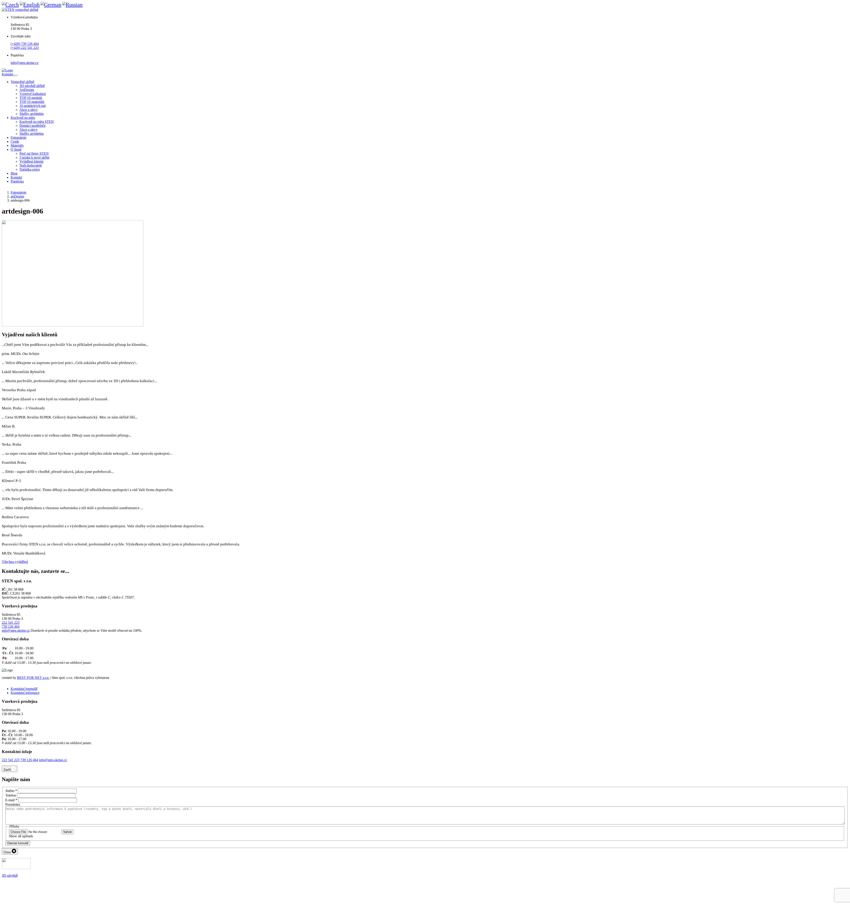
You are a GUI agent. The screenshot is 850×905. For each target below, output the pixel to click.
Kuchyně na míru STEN (36, 121)
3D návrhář (10, 875)
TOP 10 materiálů (31, 102)
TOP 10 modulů (30, 98)
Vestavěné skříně (22, 82)
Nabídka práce (29, 169)
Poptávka (17, 181)
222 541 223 (10, 622)
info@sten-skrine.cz (25, 63)
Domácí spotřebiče (32, 125)
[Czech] (10, 5)
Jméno (11, 791)
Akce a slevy (28, 110)
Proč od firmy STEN (34, 153)
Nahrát (67, 832)
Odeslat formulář (17, 843)
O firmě (16, 149)
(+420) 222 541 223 (25, 48)
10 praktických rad (32, 106)
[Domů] (7, 70)
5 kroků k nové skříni (34, 157)
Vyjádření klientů (31, 161)
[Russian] (72, 5)
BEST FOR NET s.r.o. (33, 678)
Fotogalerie (18, 137)
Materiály (17, 145)
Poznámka (12, 804)
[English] (30, 5)
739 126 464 (10, 626)
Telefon (10, 795)
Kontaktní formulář (24, 689)
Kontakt (8, 74)
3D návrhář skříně (32, 86)
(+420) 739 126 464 (25, 44)
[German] (51, 5)
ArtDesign (26, 90)
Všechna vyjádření (15, 562)
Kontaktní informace (25, 693)
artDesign (17, 196)
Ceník (15, 141)
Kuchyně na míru (23, 117)
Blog (14, 173)
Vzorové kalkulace (32, 94)
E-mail (11, 800)
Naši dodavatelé (30, 165)
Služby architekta (31, 114)
